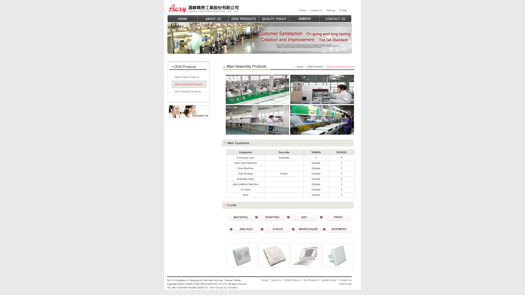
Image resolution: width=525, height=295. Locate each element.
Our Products (311, 280)
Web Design (217, 287)
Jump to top (345, 284)
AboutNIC (232, 287)
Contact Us (316, 10)
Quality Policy (328, 280)
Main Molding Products (188, 91)
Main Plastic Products (187, 77)
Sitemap (331, 10)
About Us (276, 280)
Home (302, 10)
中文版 (343, 10)
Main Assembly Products (188, 84)
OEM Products (315, 66)
